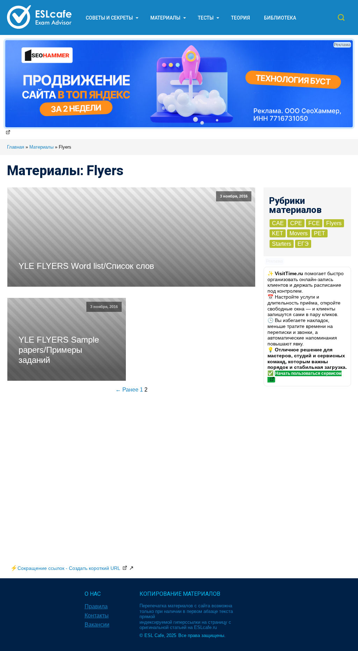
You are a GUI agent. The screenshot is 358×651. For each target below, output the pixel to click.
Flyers (334, 223)
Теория (240, 18)
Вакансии (97, 625)
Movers (298, 233)
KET (277, 233)
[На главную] (39, 28)
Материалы (165, 18)
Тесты (206, 18)
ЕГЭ (303, 244)
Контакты (97, 615)
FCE (314, 223)
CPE (296, 223)
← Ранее (126, 390)
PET (319, 233)
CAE (278, 223)
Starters (281, 244)
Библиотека (280, 18)
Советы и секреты (109, 18)
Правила (96, 606)
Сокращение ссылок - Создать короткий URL (68, 568)
